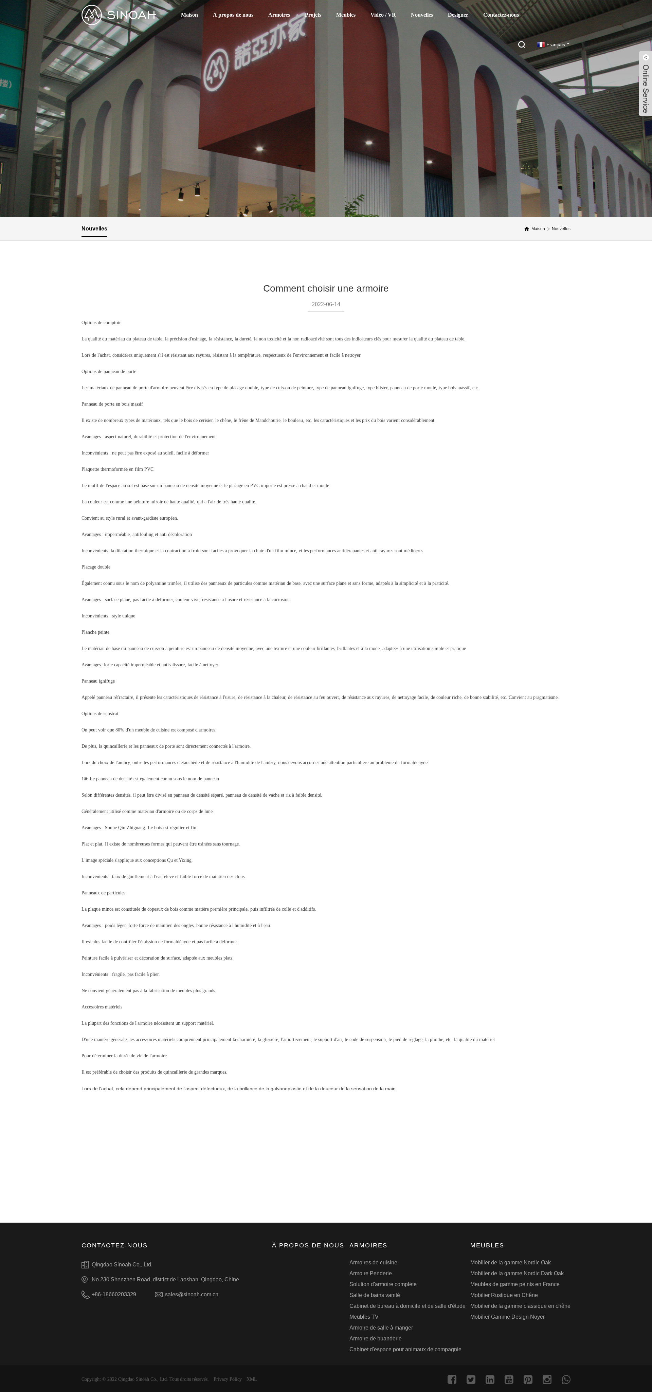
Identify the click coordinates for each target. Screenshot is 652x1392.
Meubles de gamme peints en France (515, 1284)
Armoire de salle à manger (381, 1328)
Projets (313, 15)
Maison (189, 15)
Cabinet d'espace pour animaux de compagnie (405, 1349)
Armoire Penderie (370, 1273)
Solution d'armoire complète (383, 1284)
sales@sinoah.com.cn (191, 1294)
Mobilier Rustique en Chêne (504, 1295)
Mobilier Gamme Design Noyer (507, 1317)
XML (252, 1379)
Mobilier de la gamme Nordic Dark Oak (517, 1273)
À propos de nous (233, 15)
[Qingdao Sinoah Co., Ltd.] (119, 15)
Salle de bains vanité (374, 1295)
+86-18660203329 (114, 1294)
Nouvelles (422, 15)
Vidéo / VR (383, 15)
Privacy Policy (228, 1379)
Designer (458, 15)
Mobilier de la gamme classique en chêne (520, 1306)
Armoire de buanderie (375, 1338)
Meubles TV (364, 1317)
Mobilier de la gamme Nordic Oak (510, 1262)
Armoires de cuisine (373, 1262)
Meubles (346, 15)
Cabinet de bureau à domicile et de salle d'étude (407, 1306)
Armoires (279, 15)
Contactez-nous (501, 15)
